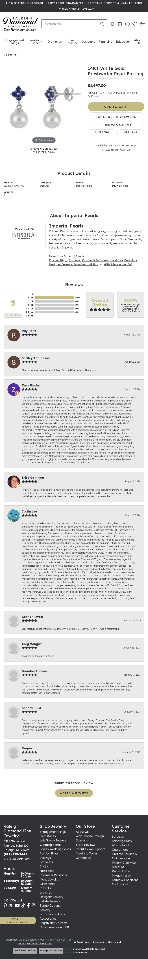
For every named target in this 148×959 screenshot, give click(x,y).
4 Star (30, 303)
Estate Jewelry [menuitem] (50, 901)
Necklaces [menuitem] (47, 871)
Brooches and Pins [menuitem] (52, 914)
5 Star (30, 296)
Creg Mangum (32, 644)
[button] (127, 23)
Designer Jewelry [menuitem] (51, 897)
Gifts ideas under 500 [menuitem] (54, 927)
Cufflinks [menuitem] (45, 888)
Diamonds (55, 41)
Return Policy (121, 871)
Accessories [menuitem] (48, 918)
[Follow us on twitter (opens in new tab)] (11, 905)
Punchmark (81, 953)
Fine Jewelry (71, 41)
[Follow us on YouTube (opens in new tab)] (17, 905)
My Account (120, 884)
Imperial (11, 54)
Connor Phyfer (32, 616)
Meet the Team (86, 853)
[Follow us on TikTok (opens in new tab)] (23, 905)
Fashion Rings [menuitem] (49, 853)
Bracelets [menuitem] (46, 862)
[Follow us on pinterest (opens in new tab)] (5, 905)
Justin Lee (29, 511)
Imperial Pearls (84, 185)
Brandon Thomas (35, 671)
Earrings (75, 260)
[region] (44, 104)
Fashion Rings (58, 260)
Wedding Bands (35, 41)
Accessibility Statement (107, 942)
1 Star (29, 315)
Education (123, 41)
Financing (105, 41)
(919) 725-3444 (44, 152)
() (77, 297)
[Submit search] (103, 24)
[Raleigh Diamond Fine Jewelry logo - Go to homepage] (20, 24)
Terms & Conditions (125, 880)
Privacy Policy (121, 875)
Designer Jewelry (60, 264)
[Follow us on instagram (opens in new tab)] (33, 905)
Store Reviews (85, 845)
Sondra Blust (31, 708)
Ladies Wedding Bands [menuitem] (55, 849)
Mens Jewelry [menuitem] (49, 879)
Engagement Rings (15, 41)
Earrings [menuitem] (45, 858)
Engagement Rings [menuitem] (53, 831)
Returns (130, 132)
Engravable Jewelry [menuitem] (53, 923)
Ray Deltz (29, 331)
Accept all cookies (51, 950)
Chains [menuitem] (44, 866)
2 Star (29, 312)
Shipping (102, 132)
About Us (138, 41)
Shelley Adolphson (36, 358)
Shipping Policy (122, 841)
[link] (24, 3)
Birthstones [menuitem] (47, 884)
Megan (27, 748)
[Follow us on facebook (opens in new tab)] (28, 905)
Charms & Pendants (95, 260)
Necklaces (116, 260)
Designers (88, 41)
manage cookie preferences (35, 943)
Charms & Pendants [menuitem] (53, 875)
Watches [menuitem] (46, 892)
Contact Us (83, 858)
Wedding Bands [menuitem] (50, 845)
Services (118, 836)
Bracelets (130, 260)
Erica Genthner (33, 477)
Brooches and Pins (85, 264)
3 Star (29, 308)
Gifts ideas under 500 (118, 264)
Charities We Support (90, 849)
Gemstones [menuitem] (48, 836)
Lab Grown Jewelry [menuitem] (53, 840)
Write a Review (74, 793)
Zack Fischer (31, 385)
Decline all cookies (25, 950)
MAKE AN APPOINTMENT (17, 920)
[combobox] (70, 24)
